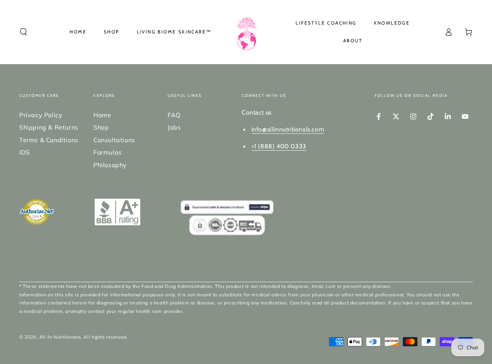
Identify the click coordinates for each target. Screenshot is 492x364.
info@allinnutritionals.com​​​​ (287, 129)
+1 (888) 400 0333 (278, 146)
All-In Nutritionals (60, 337)
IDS (24, 152)
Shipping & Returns (48, 127)
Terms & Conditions (48, 140)
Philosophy (110, 165)
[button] (23, 31)
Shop (101, 127)
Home (102, 115)
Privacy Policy (40, 115)
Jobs (174, 127)
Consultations (114, 140)
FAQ (174, 115)
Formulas (107, 152)
